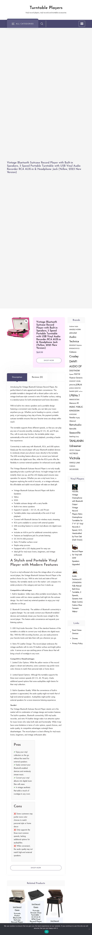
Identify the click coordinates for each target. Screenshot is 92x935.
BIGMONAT (72, 345)
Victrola (74, 458)
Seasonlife (74, 432)
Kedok (71, 391)
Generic (79, 377)
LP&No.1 (74, 395)
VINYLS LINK (74, 462)
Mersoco (72, 403)
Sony (77, 437)
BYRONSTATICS (74, 348)
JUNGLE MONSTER (75, 388)
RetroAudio (75, 424)
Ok (47, 932)
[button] (26, 321)
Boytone (79, 345)
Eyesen (71, 374)
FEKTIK (77, 374)
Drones (75, 638)
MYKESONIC (73, 414)
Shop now (49, 360)
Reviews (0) (37, 377)
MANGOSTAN (74, 399)
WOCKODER (73, 469)
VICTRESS (73, 453)
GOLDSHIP (72, 381)
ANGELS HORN (75, 329)
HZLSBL (78, 381)
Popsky (78, 418)
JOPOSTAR (72, 385)
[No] (89, 929)
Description (17, 377)
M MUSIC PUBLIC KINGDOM (76, 407)
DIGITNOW (74, 370)
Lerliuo (80, 391)
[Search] (42, 24)
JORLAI (79, 384)
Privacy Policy (77, 643)
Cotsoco (72, 351)
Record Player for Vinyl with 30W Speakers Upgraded (77, 558)
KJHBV (76, 391)
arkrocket (73, 333)
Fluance (72, 377)
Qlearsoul (72, 421)
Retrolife (72, 428)
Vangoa (77, 450)
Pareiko (72, 417)
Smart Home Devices (76, 632)
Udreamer (75, 446)
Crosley (74, 356)
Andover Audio (73, 326)
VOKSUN (72, 466)
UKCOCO (71, 450)
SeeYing (72, 436)
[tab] (17, 377)
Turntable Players (46, 8)
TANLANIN (76, 441)
